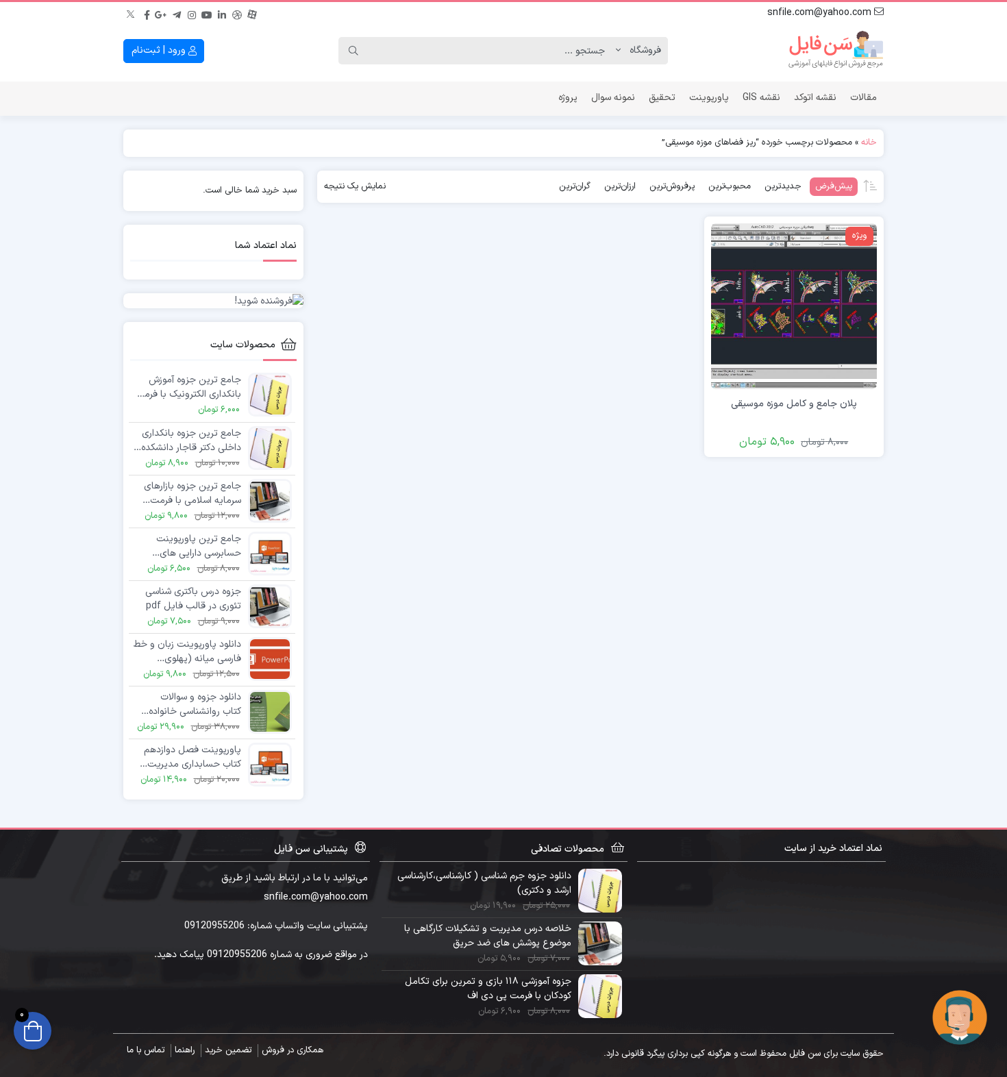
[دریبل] (237, 13)
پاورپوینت (709, 97)
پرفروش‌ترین (672, 186)
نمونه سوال (613, 97)
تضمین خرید (228, 1050)
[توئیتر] (131, 13)
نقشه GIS (761, 97)
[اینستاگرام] (191, 13)
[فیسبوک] (146, 13)
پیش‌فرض (833, 186)
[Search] (353, 50)
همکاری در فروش (292, 1050)
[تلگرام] (176, 13)
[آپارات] (252, 13)
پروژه (567, 97)
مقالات (863, 97)
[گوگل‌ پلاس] (161, 13)
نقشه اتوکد (815, 97)
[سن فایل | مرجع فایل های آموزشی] (836, 50)
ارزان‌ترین (620, 186)
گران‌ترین (574, 186)
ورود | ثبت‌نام (160, 50)
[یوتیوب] (206, 13)
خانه (869, 142)
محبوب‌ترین (729, 186)
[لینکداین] (221, 13)
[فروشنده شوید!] (213, 300)
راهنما (185, 1050)
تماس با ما (145, 1050)
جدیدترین (782, 186)
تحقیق (662, 97)
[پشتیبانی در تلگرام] (959, 1017)
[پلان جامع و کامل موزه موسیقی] (794, 306)
